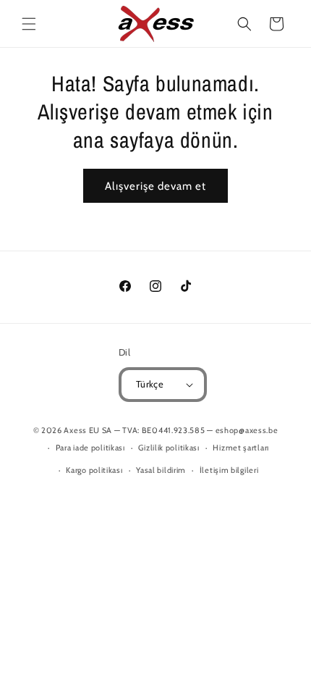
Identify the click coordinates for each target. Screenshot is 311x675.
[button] (29, 24)
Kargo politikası (94, 470)
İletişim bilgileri (229, 470)
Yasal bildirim (161, 470)
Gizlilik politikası (168, 448)
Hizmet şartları (241, 448)
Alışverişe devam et (155, 186)
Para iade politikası (90, 448)
